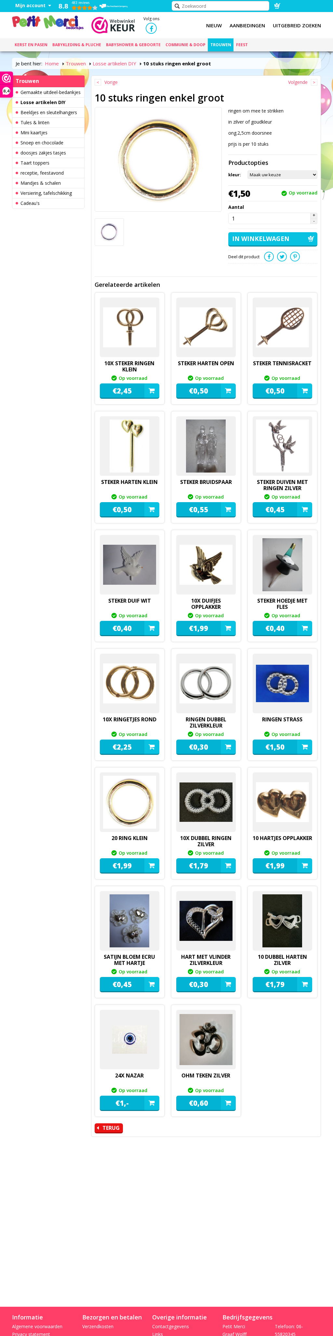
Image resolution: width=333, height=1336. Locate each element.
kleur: (234, 175)
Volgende (298, 82)
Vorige (111, 82)
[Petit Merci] (48, 22)
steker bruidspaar (206, 482)
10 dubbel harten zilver (282, 960)
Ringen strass (282, 719)
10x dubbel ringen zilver (206, 841)
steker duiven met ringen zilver (282, 485)
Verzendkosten (97, 1326)
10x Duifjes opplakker (206, 603)
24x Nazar (129, 1075)
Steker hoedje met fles (282, 603)
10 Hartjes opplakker (282, 838)
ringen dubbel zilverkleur (206, 722)
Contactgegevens (170, 1326)
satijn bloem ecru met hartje (129, 960)
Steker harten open (206, 363)
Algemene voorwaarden (37, 1326)
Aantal (236, 207)
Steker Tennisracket (282, 363)
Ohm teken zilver (205, 1075)
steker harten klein (129, 482)
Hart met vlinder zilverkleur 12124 (206, 963)
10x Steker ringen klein (129, 366)
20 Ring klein (130, 838)
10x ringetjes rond (129, 719)
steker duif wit (129, 600)
